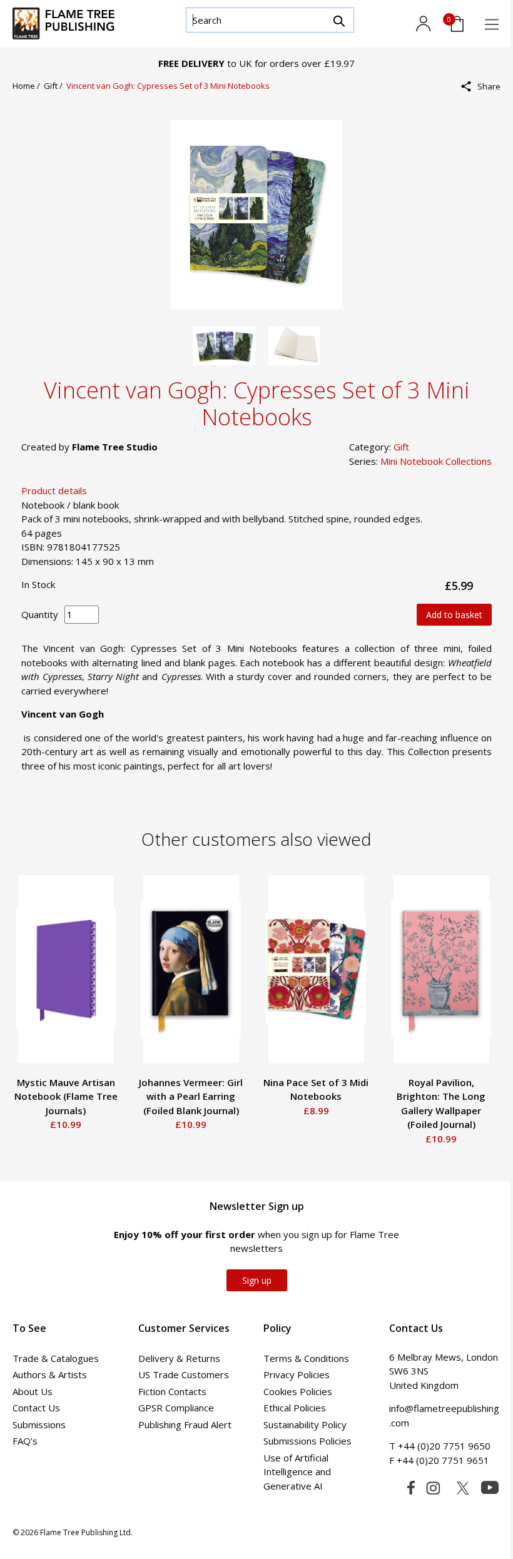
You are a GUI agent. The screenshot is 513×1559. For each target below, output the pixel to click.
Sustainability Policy (305, 1424)
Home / (28, 85)
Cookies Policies (297, 1391)
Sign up (257, 1280)
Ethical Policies (294, 1407)
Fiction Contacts (172, 1391)
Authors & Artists (50, 1374)
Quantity (39, 614)
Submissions (39, 1424)
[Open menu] (491, 24)
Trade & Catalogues (56, 1358)
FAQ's (25, 1441)
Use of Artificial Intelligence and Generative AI (297, 1471)
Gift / (55, 85)
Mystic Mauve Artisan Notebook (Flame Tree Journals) (66, 1096)
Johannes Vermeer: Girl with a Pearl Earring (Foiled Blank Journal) (191, 1096)
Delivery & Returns (179, 1358)
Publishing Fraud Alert (184, 1424)
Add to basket (454, 615)
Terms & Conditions (306, 1358)
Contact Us (36, 1407)
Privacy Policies (296, 1374)
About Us (33, 1391)
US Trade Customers (183, 1374)
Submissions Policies (307, 1441)
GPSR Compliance (176, 1407)
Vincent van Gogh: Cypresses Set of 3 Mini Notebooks (168, 85)
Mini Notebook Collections (436, 461)
